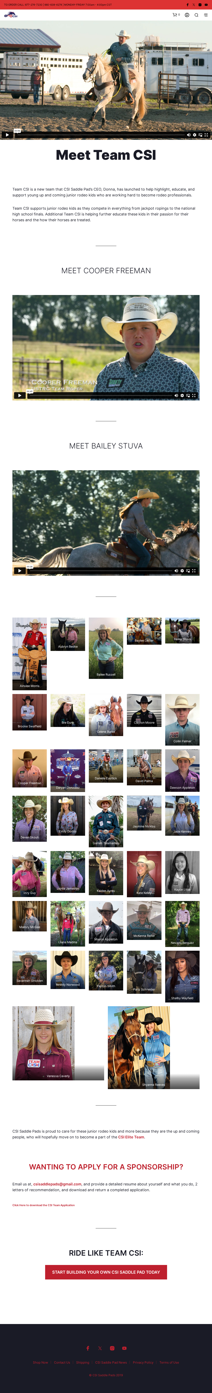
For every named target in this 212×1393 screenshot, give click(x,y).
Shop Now (40, 1362)
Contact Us (62, 1362)
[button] (176, 15)
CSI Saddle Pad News (111, 1362)
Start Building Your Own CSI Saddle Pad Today (106, 1272)
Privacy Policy (143, 1362)
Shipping (82, 1362)
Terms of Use (169, 1362)
